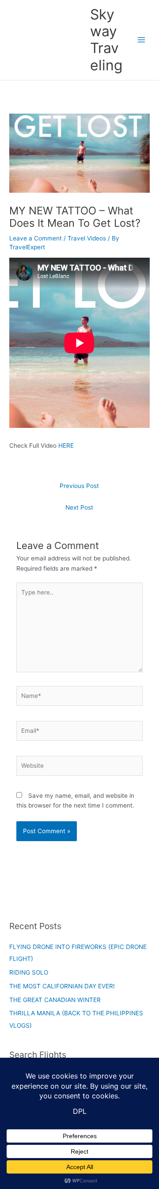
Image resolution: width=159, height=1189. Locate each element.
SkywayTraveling (106, 40)
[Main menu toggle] (141, 40)
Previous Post (79, 485)
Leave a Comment (35, 238)
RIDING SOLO (28, 972)
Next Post (79, 507)
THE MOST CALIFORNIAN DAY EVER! (62, 986)
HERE (66, 445)
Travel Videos (87, 238)
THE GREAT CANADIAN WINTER (55, 999)
